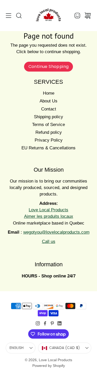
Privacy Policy (49, 140)
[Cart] (88, 15)
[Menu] (8, 15)
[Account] (77, 15)
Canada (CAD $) (64, 347)
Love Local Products (55, 360)
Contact (48, 109)
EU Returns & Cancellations (48, 147)
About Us (48, 101)
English (17, 347)
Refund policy (48, 132)
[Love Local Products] (49, 16)
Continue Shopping (48, 66)
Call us (48, 241)
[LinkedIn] (59, 323)
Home (48, 93)
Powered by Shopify (48, 366)
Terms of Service (48, 124)
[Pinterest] (52, 323)
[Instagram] (37, 323)
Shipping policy (48, 116)
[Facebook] (45, 323)
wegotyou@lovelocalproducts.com (56, 232)
